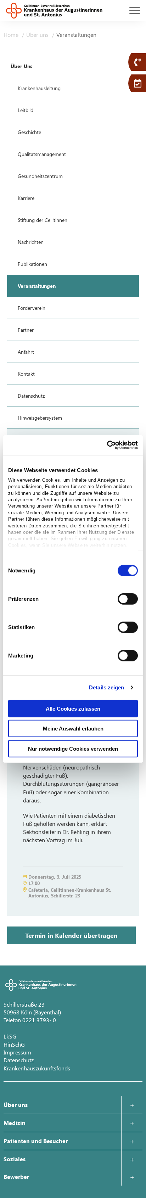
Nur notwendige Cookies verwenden (73, 748)
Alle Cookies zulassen (73, 708)
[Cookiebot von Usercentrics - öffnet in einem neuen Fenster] (107, 445)
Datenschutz (19, 1060)
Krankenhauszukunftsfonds (37, 1068)
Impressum (17, 1052)
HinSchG (14, 1044)
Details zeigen (106, 687)
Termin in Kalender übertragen (71, 935)
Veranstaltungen (76, 34)
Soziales (15, 1159)
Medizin (15, 1122)
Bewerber (16, 1176)
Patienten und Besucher (36, 1140)
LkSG (10, 1036)
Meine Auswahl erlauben (73, 729)
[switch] (128, 598)
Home (12, 34)
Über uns (38, 34)
